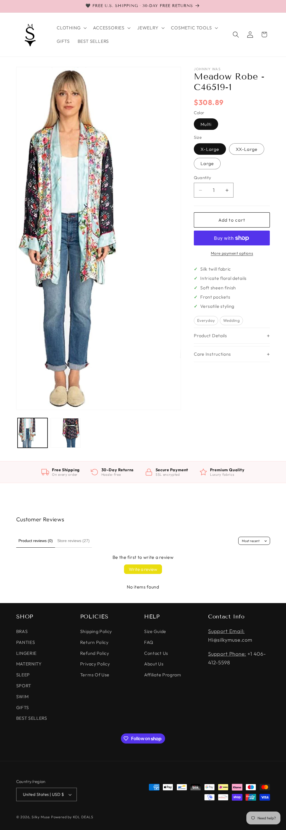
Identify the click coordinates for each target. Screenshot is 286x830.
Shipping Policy (96, 631)
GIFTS (22, 707)
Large (207, 163)
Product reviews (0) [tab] (35, 540)
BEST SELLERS (31, 718)
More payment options (232, 253)
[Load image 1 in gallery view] (32, 433)
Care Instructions (212, 354)
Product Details (210, 335)
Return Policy (94, 642)
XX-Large (247, 149)
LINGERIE (26, 653)
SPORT (23, 685)
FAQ (148, 642)
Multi (206, 124)
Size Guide (155, 631)
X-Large (210, 149)
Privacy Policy (95, 664)
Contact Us (156, 653)
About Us (154, 664)
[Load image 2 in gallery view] (65, 433)
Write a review (143, 569)
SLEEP (23, 674)
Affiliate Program (162, 674)
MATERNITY (29, 664)
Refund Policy (94, 653)
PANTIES (25, 642)
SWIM (22, 696)
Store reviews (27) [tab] (73, 540)
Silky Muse (41, 817)
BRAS (22, 631)
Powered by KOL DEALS (72, 817)
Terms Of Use (94, 674)
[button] (71, 27)
